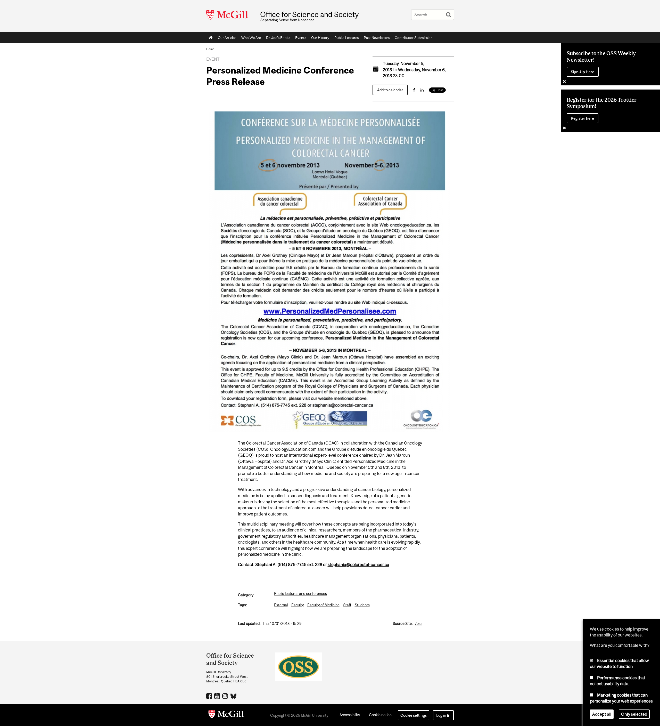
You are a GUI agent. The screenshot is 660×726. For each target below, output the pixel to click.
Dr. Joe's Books (278, 38)
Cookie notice (380, 715)
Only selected (634, 714)
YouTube (217, 696)
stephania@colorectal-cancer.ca (358, 564)
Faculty (297, 605)
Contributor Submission (414, 38)
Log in (441, 715)
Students (362, 605)
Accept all (601, 714)
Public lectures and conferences (300, 593)
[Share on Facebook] (414, 90)
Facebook (209, 696)
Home (210, 37)
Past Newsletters (377, 38)
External (281, 605)
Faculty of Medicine (323, 605)
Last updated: (249, 623)
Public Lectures (346, 38)
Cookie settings (413, 715)
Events (300, 38)
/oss (418, 623)
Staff (347, 605)
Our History (320, 38)
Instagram (225, 696)
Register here (582, 118)
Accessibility (350, 715)
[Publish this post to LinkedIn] (422, 90)
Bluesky (233, 695)
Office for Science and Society (309, 14)
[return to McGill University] (226, 715)
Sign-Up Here (582, 72)
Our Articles (227, 38)
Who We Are (251, 38)
